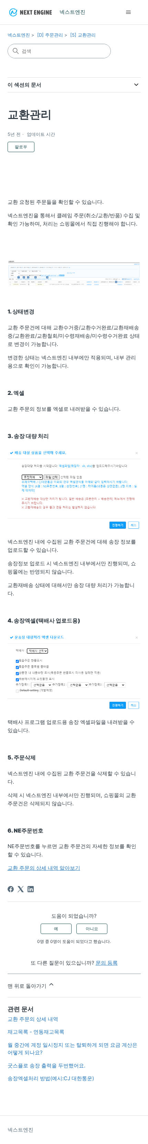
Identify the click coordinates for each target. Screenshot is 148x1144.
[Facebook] (11, 889)
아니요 (92, 928)
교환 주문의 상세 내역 (33, 1019)
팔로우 (21, 146)
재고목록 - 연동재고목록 (36, 1031)
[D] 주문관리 (50, 35)
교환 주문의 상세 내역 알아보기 (44, 868)
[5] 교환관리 (83, 35)
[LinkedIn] (31, 889)
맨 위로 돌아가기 (28, 986)
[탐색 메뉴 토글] (128, 12)
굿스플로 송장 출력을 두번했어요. (46, 1065)
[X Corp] (21, 889)
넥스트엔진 (19, 35)
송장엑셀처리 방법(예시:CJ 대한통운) (51, 1078)
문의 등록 (107, 962)
